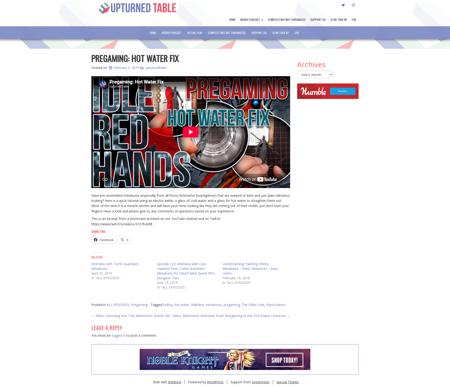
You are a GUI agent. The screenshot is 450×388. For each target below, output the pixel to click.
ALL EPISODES (118, 304)
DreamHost (261, 382)
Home (232, 20)
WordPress (215, 382)
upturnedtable (156, 67)
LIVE (354, 20)
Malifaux (197, 304)
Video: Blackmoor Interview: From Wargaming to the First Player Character (231, 315)
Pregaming (139, 304)
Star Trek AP (338, 20)
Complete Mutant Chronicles (287, 20)
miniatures (214, 304)
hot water (181, 304)
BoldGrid (174, 382)
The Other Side (253, 304)
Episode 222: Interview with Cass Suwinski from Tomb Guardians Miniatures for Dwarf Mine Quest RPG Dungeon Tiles (186, 271)
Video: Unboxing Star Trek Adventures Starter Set (130, 315)
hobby (167, 304)
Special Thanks (287, 382)
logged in (118, 335)
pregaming (232, 304)
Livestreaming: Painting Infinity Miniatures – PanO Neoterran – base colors (250, 268)
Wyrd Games (276, 304)
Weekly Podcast (250, 20)
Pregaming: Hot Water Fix (135, 58)
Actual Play (194, 33)
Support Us (318, 20)
